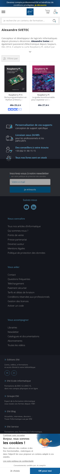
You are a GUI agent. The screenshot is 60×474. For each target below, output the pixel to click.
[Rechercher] (54, 21)
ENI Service (13, 426)
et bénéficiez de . (30, 3)
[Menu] (3, 12)
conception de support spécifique (33, 126)
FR (7, 373)
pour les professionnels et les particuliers (29, 137)
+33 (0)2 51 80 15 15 (32, 149)
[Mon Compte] (55, 11)
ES (14, 373)
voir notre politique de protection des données (28, 176)
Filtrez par (12, 58)
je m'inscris (30, 189)
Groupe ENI (13, 396)
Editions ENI (30, 11)
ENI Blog (11, 411)
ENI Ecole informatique (19, 380)
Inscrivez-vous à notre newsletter (29, 174)
